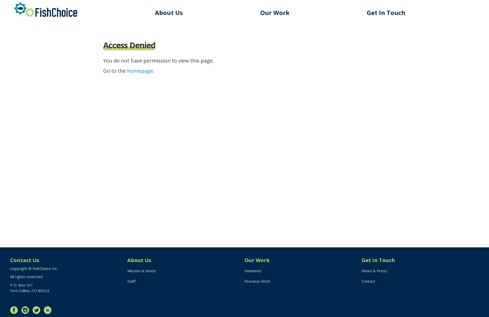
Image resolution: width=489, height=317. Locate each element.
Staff (131, 281)
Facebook (15, 310)
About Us (169, 12)
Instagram (26, 310)
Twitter (38, 310)
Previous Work (257, 281)
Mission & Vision (141, 270)
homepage (140, 70)
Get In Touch (386, 12)
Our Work (275, 12)
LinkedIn (49, 310)
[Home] (46, 10)
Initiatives (253, 270)
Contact (368, 281)
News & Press (374, 270)
